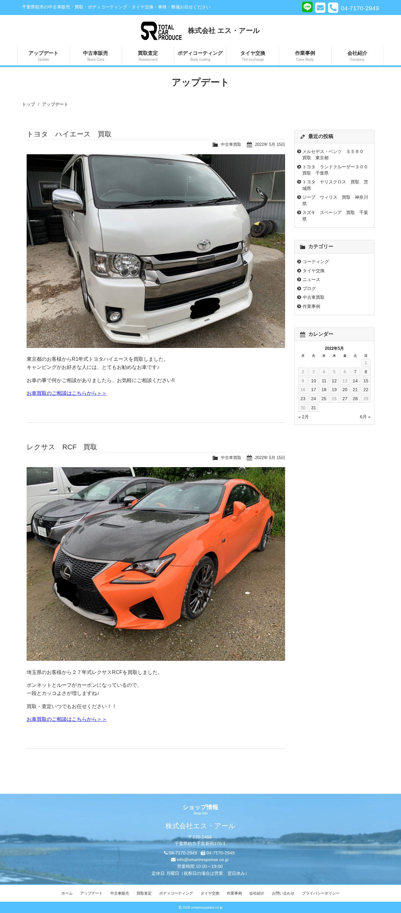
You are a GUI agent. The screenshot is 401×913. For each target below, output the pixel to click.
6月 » (365, 416)
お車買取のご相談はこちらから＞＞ (67, 393)
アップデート (44, 55)
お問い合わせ (283, 893)
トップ (28, 104)
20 (344, 389)
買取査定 (148, 55)
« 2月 (303, 416)
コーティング (316, 261)
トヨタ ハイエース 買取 (69, 134)
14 (355, 380)
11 (324, 380)
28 (355, 398)
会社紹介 (357, 55)
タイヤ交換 (252, 55)
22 (365, 389)
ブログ (309, 288)
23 (302, 398)
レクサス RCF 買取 (62, 447)
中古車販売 (95, 55)
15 (365, 380)
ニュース (311, 279)
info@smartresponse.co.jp (203, 859)
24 (313, 398)
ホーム (67, 893)
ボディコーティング (200, 55)
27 (344, 398)
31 (313, 407)
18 (323, 389)
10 (313, 380)
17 (313, 389)
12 (334, 380)
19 (334, 389)
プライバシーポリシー (321, 893)
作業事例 (305, 55)
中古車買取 (231, 144)
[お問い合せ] (320, 7)
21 (355, 389)
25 (323, 398)
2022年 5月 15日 (270, 144)
